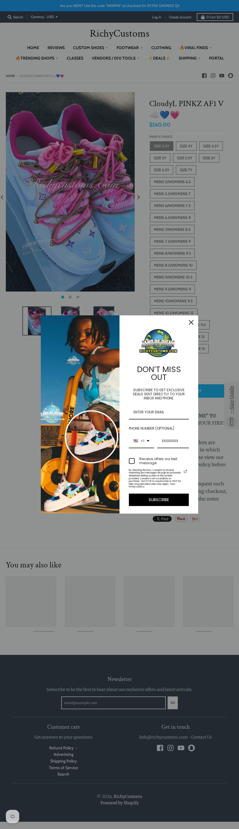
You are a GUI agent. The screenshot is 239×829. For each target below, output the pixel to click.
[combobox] (141, 441)
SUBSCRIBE (159, 500)
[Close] (191, 322)
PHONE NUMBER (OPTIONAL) (151, 428)
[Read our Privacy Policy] (185, 471)
